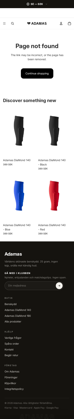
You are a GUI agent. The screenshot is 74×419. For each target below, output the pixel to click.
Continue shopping (37, 73)
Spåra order (12, 343)
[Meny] (4, 23)
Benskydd (11, 304)
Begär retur (11, 355)
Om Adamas (12, 371)
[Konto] (61, 23)
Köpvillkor (10, 383)
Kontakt (9, 349)
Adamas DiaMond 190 (18, 315)
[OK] (59, 285)
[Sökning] (12, 23)
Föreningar (11, 377)
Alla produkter (13, 321)
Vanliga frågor (13, 337)
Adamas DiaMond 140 (18, 309)
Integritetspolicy (14, 388)
